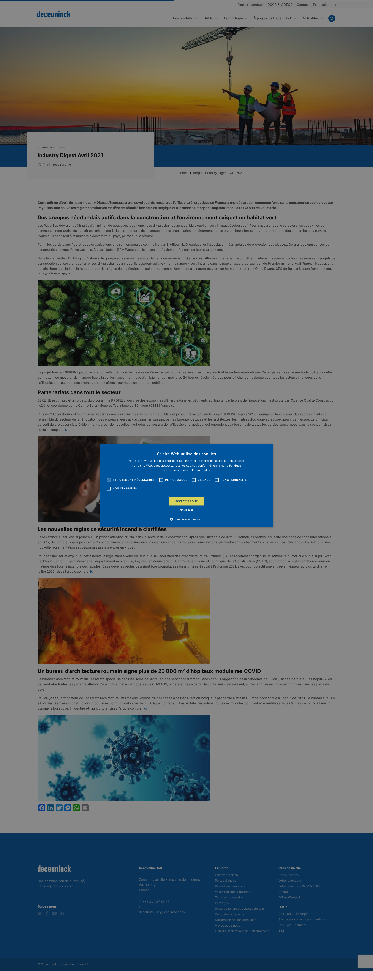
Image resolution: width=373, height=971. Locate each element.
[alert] (186, 485)
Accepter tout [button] (186, 501)
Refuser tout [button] (186, 510)
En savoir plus (201, 470)
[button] (186, 519)
